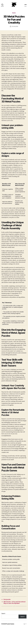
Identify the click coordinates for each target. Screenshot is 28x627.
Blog (14, 12)
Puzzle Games (10, 624)
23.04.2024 (15, 26)
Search (3, 613)
